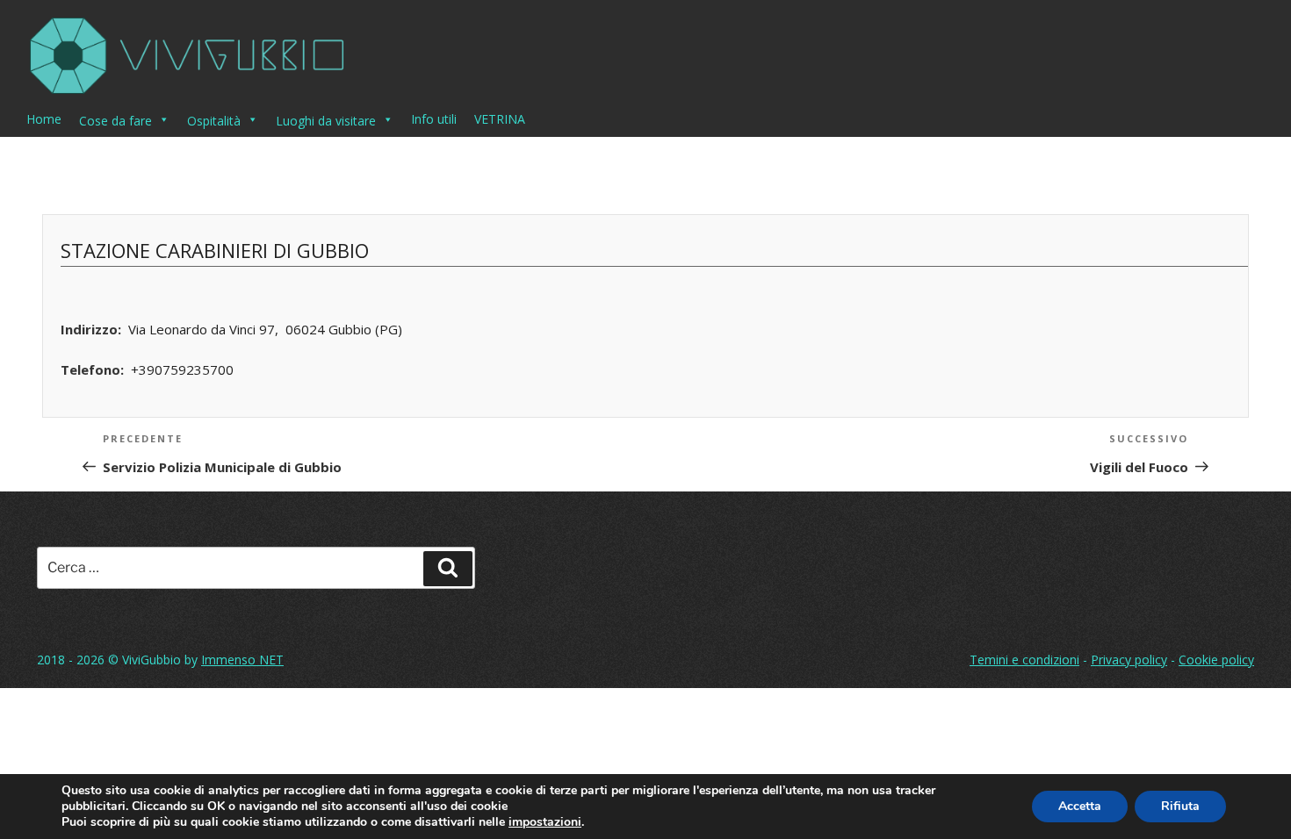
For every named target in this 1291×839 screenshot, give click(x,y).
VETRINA (499, 119)
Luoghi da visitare (326, 120)
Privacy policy (1129, 659)
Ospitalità (214, 120)
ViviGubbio (151, 659)
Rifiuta (1180, 806)
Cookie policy (1216, 659)
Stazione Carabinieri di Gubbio (215, 250)
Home (43, 119)
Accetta (1079, 806)
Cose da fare (115, 120)
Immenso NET (242, 659)
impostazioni (544, 822)
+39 (182, 369)
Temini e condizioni (1024, 659)
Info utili (434, 119)
